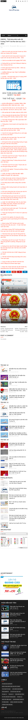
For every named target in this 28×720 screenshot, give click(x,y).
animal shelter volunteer (16, 702)
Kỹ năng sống (5, 702)
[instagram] (16, 1)
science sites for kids (7, 704)
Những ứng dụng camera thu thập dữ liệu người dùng (18, 659)
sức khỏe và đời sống (17, 689)
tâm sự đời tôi (5, 691)
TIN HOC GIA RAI (7, 717)
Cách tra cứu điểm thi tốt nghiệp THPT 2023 (13, 305)
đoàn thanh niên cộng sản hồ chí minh (11, 686)
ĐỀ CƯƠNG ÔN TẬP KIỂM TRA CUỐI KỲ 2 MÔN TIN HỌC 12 (17, 396)
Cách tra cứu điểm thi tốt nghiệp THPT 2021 (14, 60)
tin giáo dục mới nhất (6, 279)
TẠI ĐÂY (17, 95)
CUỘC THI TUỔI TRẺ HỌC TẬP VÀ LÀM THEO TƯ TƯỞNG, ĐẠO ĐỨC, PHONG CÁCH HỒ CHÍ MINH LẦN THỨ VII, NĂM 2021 (13, 203)
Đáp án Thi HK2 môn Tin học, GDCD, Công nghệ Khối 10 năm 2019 (17, 465)
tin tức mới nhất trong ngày (8, 696)
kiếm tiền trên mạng (6, 699)
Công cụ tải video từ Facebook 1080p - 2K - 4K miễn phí (18, 652)
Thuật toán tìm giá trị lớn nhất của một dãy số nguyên (17, 482)
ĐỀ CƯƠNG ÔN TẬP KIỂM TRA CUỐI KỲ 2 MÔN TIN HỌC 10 (17, 444)
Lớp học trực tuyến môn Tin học (17, 523)
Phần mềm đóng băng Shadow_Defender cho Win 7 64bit (18, 621)
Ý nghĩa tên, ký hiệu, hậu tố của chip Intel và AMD (18, 646)
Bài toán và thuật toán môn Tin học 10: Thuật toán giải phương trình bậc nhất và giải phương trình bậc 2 (17, 518)
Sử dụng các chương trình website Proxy (17, 666)
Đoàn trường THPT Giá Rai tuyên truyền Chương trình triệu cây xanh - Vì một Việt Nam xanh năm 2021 (13, 225)
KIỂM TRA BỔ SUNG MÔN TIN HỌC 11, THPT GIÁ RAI (17, 413)
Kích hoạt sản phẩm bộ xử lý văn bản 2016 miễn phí (17, 635)
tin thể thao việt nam (15, 691)
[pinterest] (18, 1)
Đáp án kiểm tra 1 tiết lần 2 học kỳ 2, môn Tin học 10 (17, 472)
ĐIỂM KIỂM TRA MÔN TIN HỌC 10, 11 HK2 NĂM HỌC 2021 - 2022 (18, 389)
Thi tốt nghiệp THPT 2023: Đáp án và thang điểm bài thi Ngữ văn (13, 319)
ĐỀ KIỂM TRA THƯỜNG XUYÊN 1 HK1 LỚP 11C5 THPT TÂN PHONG (18, 433)
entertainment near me (18, 699)
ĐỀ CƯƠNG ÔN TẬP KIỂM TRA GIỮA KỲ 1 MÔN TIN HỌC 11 (17, 427)
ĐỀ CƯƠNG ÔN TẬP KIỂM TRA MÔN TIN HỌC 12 (17, 376)
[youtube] (23, 1)
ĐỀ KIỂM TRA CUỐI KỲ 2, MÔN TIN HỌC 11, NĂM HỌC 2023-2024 (18, 406)
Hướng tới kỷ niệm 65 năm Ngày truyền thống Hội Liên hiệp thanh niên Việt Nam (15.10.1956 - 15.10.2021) (14, 247)
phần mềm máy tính (19, 694)
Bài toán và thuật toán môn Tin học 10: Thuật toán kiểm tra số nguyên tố (17, 496)
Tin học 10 (11, 694)
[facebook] (27, 1)
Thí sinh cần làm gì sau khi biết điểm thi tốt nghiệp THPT (13, 288)
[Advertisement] (14, 22)
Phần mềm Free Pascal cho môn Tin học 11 (17, 607)
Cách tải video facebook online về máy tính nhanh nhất (18, 673)
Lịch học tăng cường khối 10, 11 (17, 450)
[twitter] (25, 1)
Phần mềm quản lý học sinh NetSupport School (17, 614)
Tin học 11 (4, 694)
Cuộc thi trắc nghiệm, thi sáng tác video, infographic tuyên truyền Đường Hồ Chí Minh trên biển (14, 218)
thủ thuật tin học (6, 689)
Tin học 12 (19, 696)
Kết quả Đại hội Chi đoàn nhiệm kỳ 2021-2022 (14, 112)
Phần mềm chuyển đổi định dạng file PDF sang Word (18, 489)
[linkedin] (21, 1)
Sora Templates (20, 717)
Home (3, 35)
